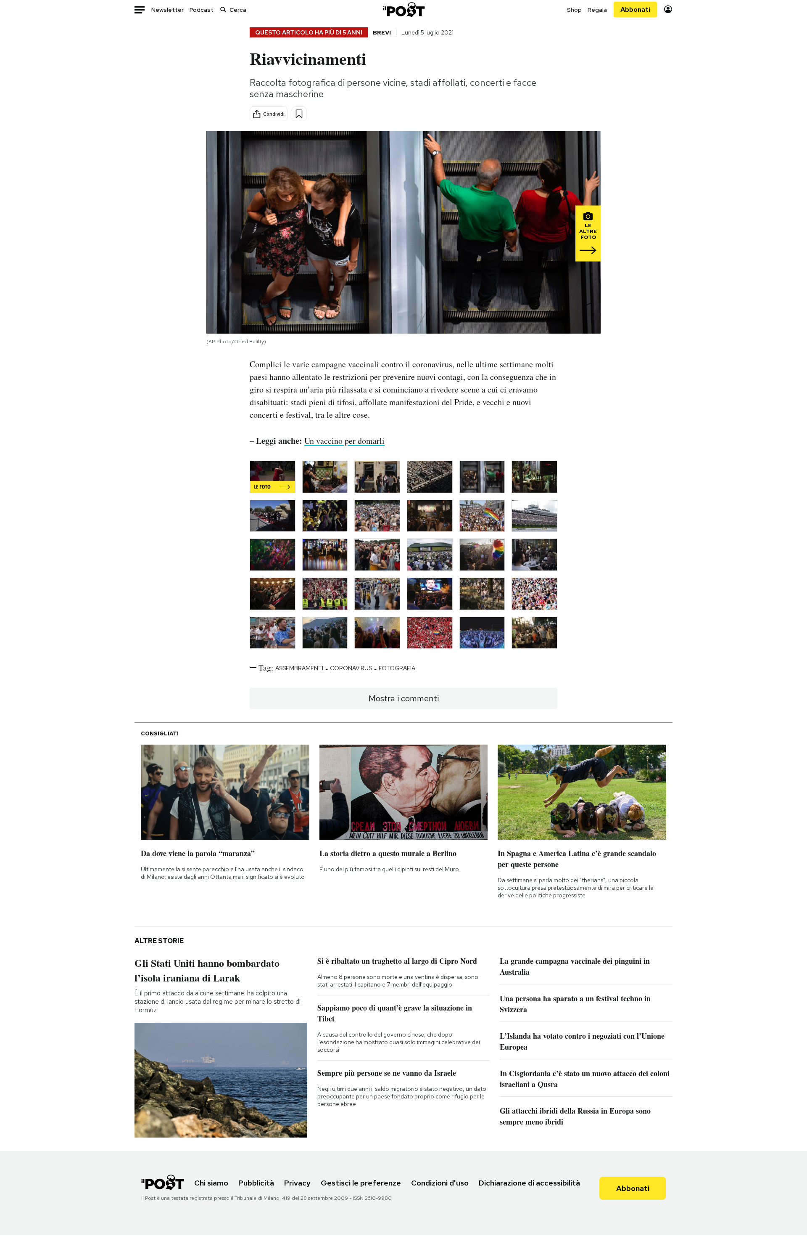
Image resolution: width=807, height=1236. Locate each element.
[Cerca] (223, 9)
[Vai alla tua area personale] (668, 9)
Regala (597, 9)
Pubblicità (256, 1183)
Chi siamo (211, 1183)
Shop (574, 9)
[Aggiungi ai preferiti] (299, 114)
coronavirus (351, 668)
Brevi (382, 32)
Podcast (202, 9)
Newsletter (167, 9)
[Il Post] (403, 9)
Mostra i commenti (404, 698)
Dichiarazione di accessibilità (529, 1183)
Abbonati (635, 9)
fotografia (397, 668)
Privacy (297, 1183)
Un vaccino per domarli (344, 440)
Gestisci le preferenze (361, 1183)
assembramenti (299, 668)
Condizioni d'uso (440, 1183)
